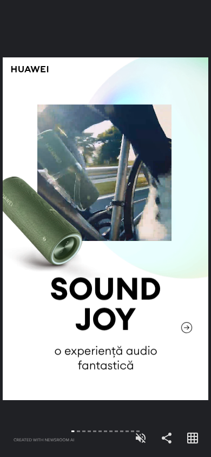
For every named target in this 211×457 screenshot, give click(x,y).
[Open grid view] (193, 439)
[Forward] (158, 228)
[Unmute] (141, 439)
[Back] (53, 228)
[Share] (167, 439)
